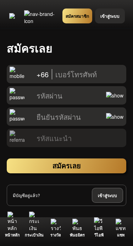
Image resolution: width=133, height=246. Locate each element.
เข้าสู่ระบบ (107, 195)
